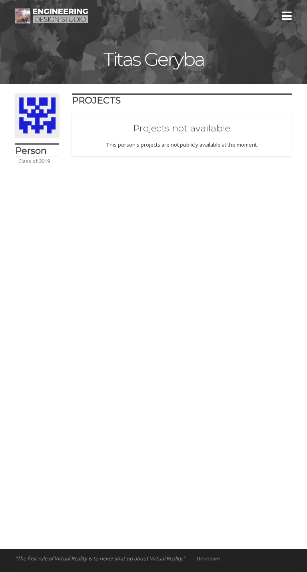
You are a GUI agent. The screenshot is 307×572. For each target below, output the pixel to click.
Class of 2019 (34, 161)
